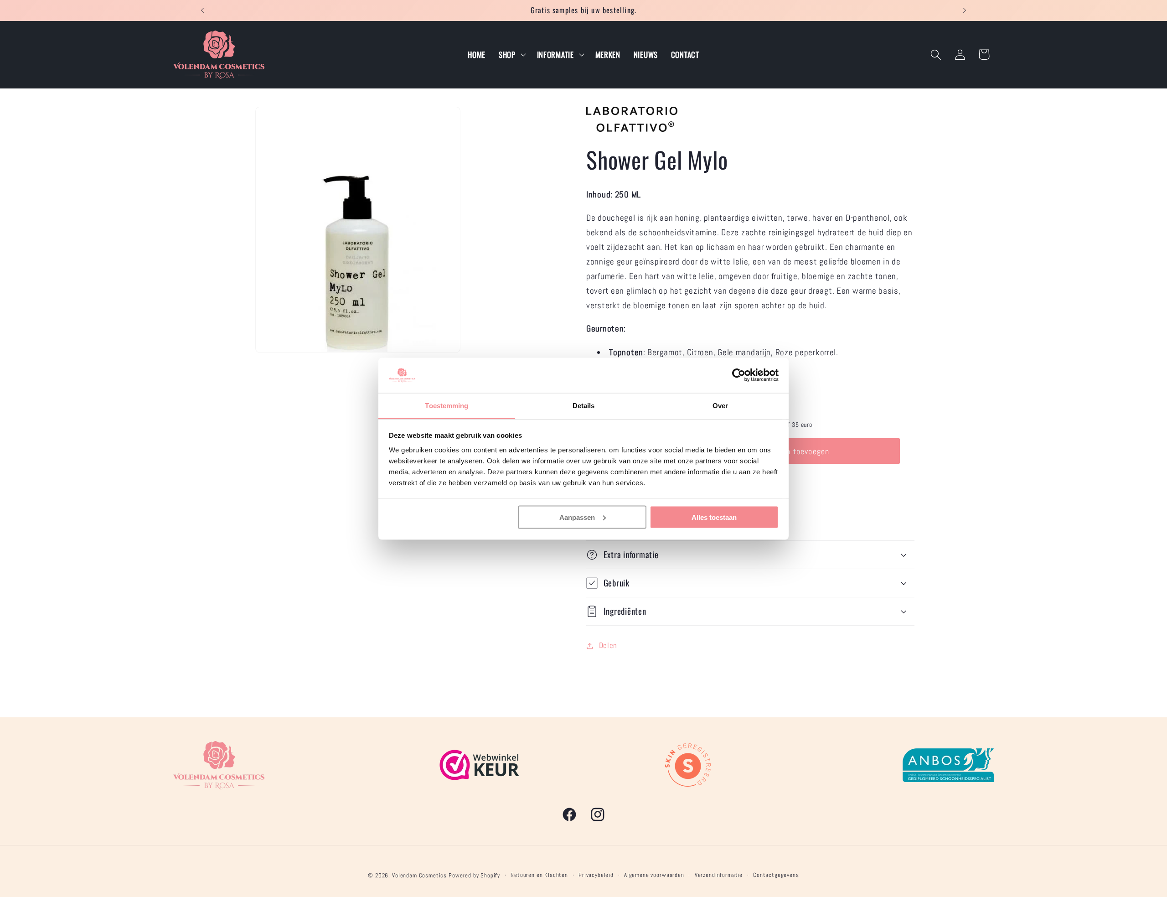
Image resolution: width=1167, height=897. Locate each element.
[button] (511, 54)
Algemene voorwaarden (654, 875)
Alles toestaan (714, 517)
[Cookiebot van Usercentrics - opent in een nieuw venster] (739, 375)
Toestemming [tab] (446, 405)
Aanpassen (577, 517)
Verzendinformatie (719, 875)
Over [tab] (720, 405)
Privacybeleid (596, 875)
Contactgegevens (776, 875)
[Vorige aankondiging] (202, 10)
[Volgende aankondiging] (965, 10)
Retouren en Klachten (539, 875)
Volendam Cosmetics (419, 875)
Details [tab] (584, 405)
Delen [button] (608, 645)
